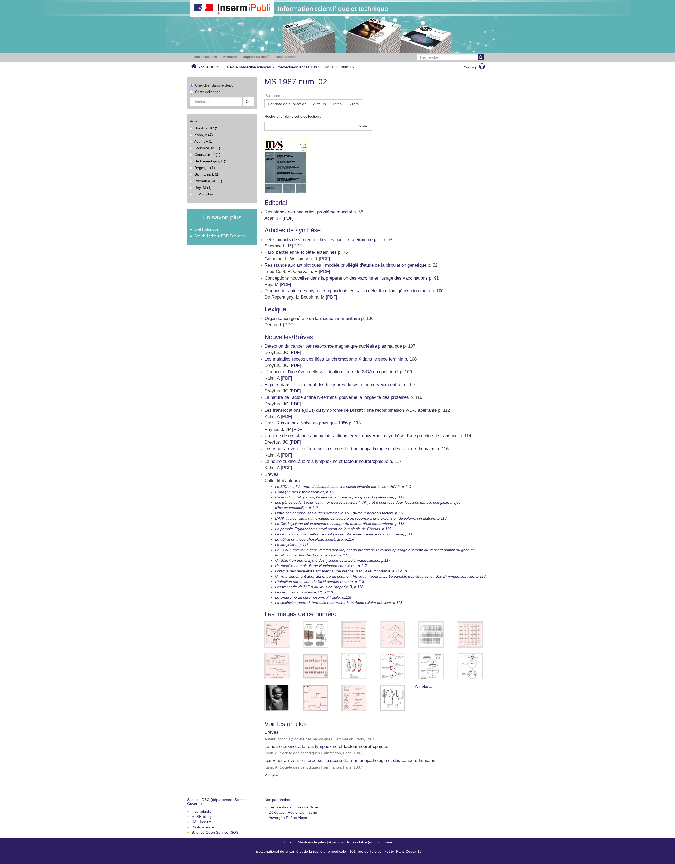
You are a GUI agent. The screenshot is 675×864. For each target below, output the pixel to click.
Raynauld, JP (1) (208, 181)
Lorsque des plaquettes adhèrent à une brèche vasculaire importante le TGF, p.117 (344, 571)
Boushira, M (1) (207, 148)
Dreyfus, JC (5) (207, 128)
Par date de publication (287, 104)
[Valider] (481, 57)
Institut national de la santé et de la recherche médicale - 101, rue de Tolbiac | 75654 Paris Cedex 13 (338, 851)
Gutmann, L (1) (207, 174)
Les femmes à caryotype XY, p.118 (304, 592)
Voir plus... (423, 686)
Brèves (271, 732)
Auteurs (319, 104)
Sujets (353, 104)
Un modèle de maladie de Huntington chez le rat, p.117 (321, 566)
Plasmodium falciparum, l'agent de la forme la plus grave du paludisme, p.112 (339, 497)
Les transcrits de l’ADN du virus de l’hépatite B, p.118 (319, 587)
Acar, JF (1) (204, 141)
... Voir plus (203, 194)
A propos (336, 842)
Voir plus (271, 775)
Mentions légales (312, 842)
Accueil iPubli (209, 67)
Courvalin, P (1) (207, 154)
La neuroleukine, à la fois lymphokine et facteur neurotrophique (326, 746)
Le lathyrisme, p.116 (292, 545)
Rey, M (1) (203, 187)
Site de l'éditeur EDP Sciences (219, 236)
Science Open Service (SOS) (215, 832)
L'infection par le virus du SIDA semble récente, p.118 (319, 581)
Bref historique (206, 229)
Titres (337, 104)
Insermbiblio (201, 811)
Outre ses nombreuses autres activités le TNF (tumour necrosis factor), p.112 (339, 513)
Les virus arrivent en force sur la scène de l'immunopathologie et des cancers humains (349, 760)
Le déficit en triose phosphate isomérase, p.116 (314, 539)
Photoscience (202, 827)
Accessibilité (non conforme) (370, 842)
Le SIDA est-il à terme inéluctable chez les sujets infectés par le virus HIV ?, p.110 (343, 486)
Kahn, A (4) (203, 135)
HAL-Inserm (201, 822)
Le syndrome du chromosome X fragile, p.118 (313, 597)
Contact (288, 842)
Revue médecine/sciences (249, 67)
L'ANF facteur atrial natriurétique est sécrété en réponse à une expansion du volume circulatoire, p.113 (361, 518)
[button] (205, 57)
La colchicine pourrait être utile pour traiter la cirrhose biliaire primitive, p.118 (338, 603)
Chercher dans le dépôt (214, 85)
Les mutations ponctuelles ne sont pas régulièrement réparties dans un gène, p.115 (344, 534)
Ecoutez (470, 68)
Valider (363, 126)
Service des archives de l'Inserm (296, 807)
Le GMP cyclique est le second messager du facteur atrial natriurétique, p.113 (339, 523)
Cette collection (208, 92)
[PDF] (288, 218)
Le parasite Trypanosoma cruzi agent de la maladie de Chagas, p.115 (333, 529)
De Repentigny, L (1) (211, 161)
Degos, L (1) (204, 168)
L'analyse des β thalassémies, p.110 (305, 492)
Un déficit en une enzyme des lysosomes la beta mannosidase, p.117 (332, 560)
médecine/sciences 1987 (298, 67)
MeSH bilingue (203, 816)
